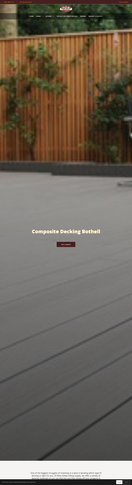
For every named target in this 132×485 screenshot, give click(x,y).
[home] (66, 9)
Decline (126, 482)
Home (31, 16)
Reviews (83, 16)
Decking (49, 16)
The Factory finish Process (66, 16)
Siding (38, 16)
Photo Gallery (123, 2)
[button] (39, 16)
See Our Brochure (26, 2)
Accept (119, 482)
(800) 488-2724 (9, 2)
